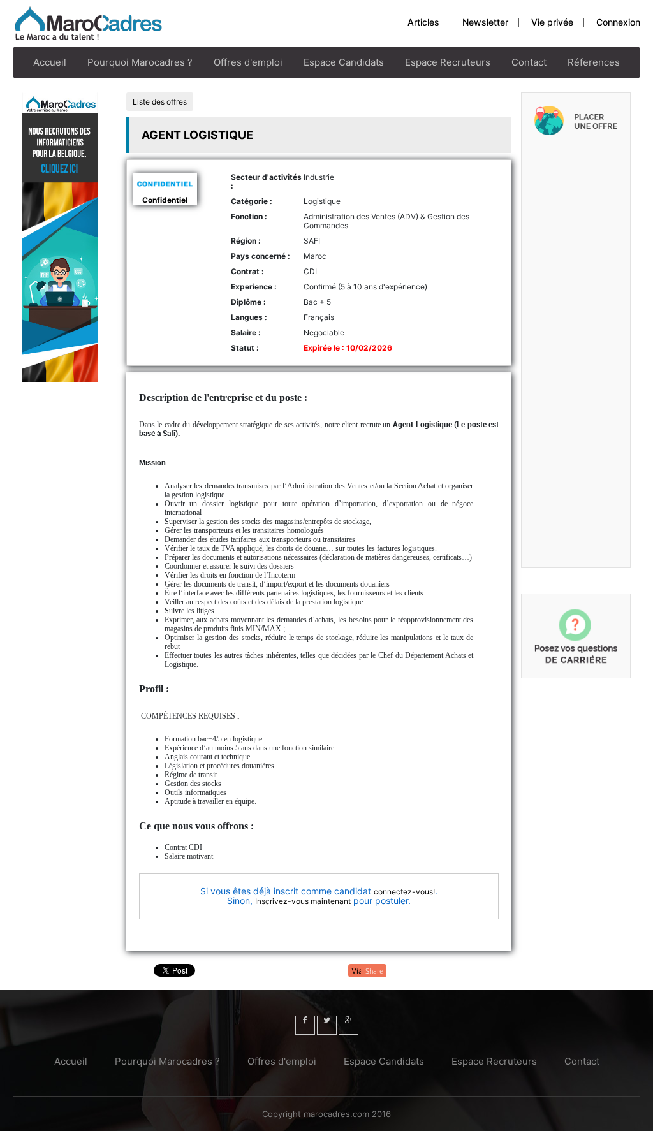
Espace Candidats (344, 62)
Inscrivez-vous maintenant (303, 901)
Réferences (594, 62)
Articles (423, 22)
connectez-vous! (404, 891)
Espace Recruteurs (447, 62)
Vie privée (552, 22)
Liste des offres (160, 101)
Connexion (618, 22)
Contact (529, 62)
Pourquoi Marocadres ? (140, 62)
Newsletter (485, 22)
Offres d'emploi (248, 62)
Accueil (49, 62)
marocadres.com (336, 1114)
